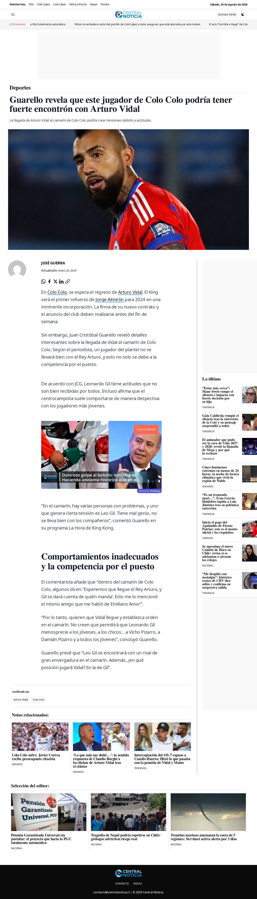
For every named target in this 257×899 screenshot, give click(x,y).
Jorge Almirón (110, 299)
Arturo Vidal (130, 292)
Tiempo (104, 4)
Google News (227, 14)
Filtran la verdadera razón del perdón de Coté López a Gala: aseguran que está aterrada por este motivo (100, 24)
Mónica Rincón (78, 4)
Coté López (43, 4)
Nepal (93, 4)
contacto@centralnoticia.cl (111, 892)
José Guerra (53, 262)
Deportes (20, 87)
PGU (31, 4)
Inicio (137, 883)
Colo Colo (57, 292)
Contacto (122, 883)
